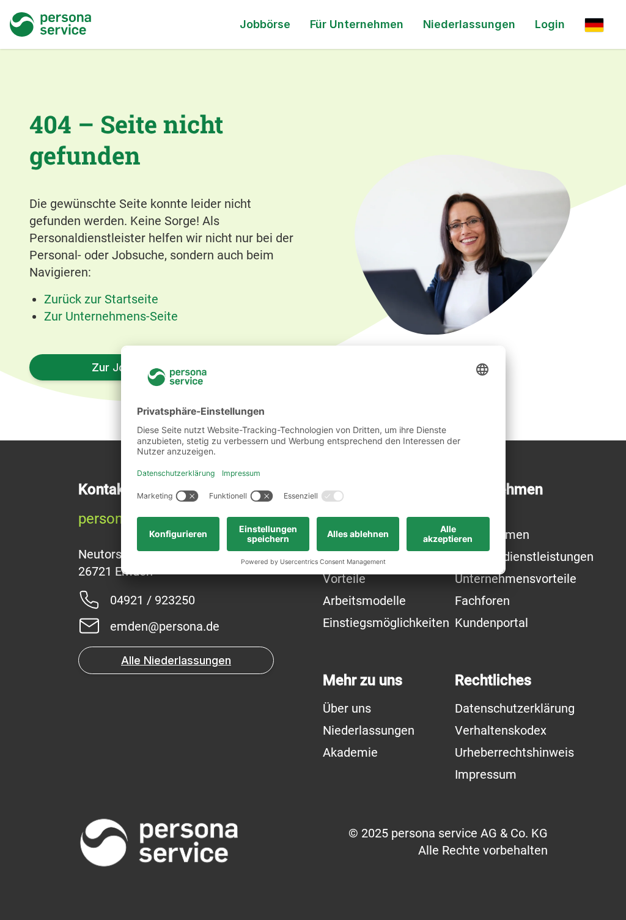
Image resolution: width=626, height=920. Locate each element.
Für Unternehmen (356, 24)
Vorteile (344, 578)
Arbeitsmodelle (364, 600)
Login (550, 24)
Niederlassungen (469, 24)
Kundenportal (491, 622)
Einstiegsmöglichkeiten (386, 622)
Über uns (347, 708)
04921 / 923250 (152, 600)
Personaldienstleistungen (524, 556)
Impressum (486, 774)
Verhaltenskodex (501, 730)
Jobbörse (265, 24)
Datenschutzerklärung (515, 708)
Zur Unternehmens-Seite (111, 316)
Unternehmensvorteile (515, 578)
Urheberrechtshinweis (514, 752)
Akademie (350, 752)
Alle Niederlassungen (176, 660)
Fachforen (482, 600)
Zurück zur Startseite (101, 299)
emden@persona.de (164, 626)
